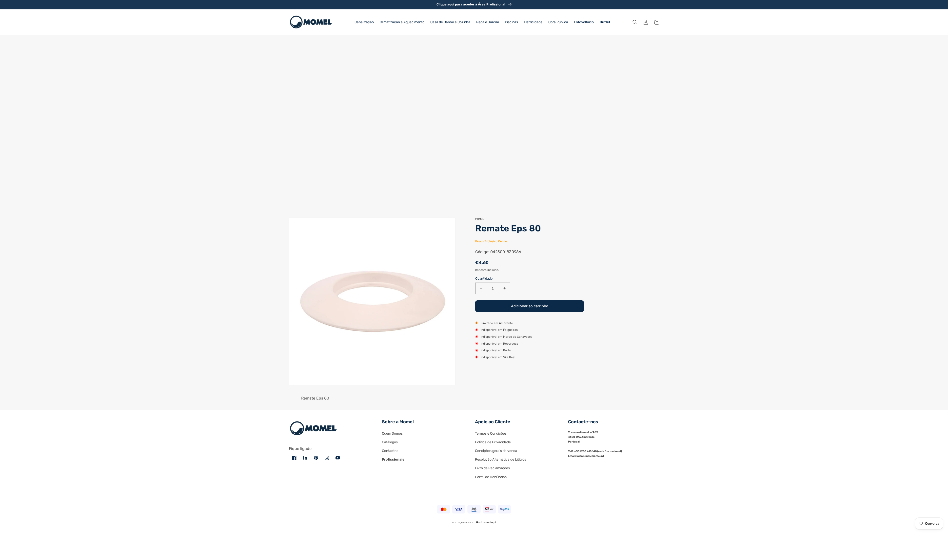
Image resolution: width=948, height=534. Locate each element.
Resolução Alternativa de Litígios (500, 459)
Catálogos (390, 442)
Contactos (390, 451)
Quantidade (484, 278)
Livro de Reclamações (492, 468)
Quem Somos (392, 433)
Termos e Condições (491, 433)
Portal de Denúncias (491, 477)
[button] (635, 22)
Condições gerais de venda (496, 451)
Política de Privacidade (493, 442)
